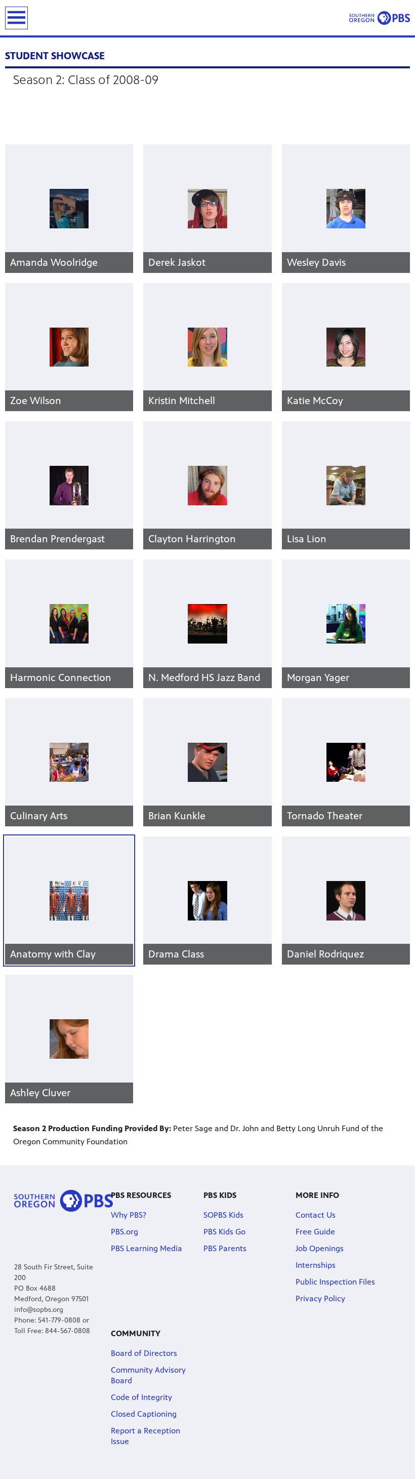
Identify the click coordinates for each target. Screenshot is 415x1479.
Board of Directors (144, 1353)
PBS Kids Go (224, 1231)
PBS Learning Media (146, 1248)
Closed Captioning (144, 1414)
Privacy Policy (320, 1298)
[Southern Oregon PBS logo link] (379, 17)
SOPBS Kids (223, 1215)
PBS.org (124, 1231)
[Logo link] (63, 1200)
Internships (316, 1265)
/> (53, 954)
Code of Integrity (141, 1397)
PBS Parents (224, 1248)
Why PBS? (128, 1215)
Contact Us (316, 1215)
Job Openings (320, 1248)
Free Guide (315, 1231)
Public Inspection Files (335, 1282)
